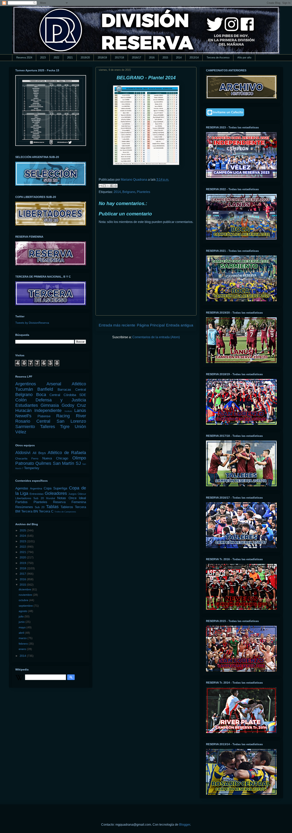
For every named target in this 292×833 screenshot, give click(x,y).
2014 (179, 57)
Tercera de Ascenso (218, 57)
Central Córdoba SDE (67, 395)
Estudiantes (26, 405)
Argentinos (25, 383)
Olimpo (79, 457)
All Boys (39, 453)
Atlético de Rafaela (67, 452)
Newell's (23, 415)
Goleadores (56, 493)
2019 (23, 563)
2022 (56, 57)
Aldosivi (22, 452)
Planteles (143, 192)
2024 (23, 535)
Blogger (184, 824)
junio (22, 621)
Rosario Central (32, 421)
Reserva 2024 (24, 57)
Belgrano (128, 192)
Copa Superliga (55, 488)
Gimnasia (50, 405)
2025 (23, 530)
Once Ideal (77, 498)
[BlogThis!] (104, 186)
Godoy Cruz (74, 405)
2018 (23, 568)
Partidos (21, 502)
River (81, 415)
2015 (165, 57)
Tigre (65, 426)
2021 (70, 57)
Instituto (68, 411)
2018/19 (102, 57)
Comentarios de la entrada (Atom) (156, 337)
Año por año (244, 57)
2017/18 (119, 57)
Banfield (45, 389)
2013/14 (194, 57)
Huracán (23, 410)
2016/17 (136, 57)
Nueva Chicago (55, 458)
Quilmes (43, 463)
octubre (24, 600)
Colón (21, 399)
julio (21, 616)
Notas (61, 498)
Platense (44, 416)
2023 (43, 57)
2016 (152, 57)
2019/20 (85, 57)
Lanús (80, 410)
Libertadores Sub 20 (29, 498)
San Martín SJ (67, 463)
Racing (63, 415)
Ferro (34, 458)
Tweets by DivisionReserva (32, 322)
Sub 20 (39, 507)
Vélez (20, 431)
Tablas (52, 506)
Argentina (36, 488)
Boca (41, 394)
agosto (23, 611)
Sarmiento (25, 426)
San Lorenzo (71, 421)
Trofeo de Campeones (65, 511)
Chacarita (21, 458)
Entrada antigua (179, 325)
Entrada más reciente (117, 325)
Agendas (21, 488)
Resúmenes (24, 507)
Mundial (50, 498)
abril (22, 632)
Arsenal (53, 383)
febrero (24, 643)
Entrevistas (37, 493)
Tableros (67, 507)
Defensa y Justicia (61, 399)
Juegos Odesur (77, 494)
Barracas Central (72, 389)
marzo (23, 638)
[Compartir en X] (108, 186)
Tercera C (46, 511)
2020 (23, 557)
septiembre (26, 605)
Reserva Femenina (69, 502)
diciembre (25, 589)
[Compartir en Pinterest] (116, 186)
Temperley (31, 468)
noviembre (26, 594)
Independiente (48, 410)
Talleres (47, 426)
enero (23, 649)
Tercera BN (29, 511)
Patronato (24, 463)
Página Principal (151, 325)
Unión (80, 426)
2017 (23, 573)
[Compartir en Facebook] (112, 186)
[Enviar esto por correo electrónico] (100, 186)
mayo (22, 627)
